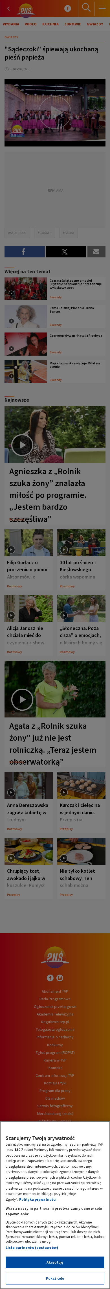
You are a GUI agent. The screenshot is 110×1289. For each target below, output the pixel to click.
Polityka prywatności (37, 1199)
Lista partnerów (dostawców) (32, 1247)
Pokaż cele (55, 1278)
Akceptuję (55, 1262)
